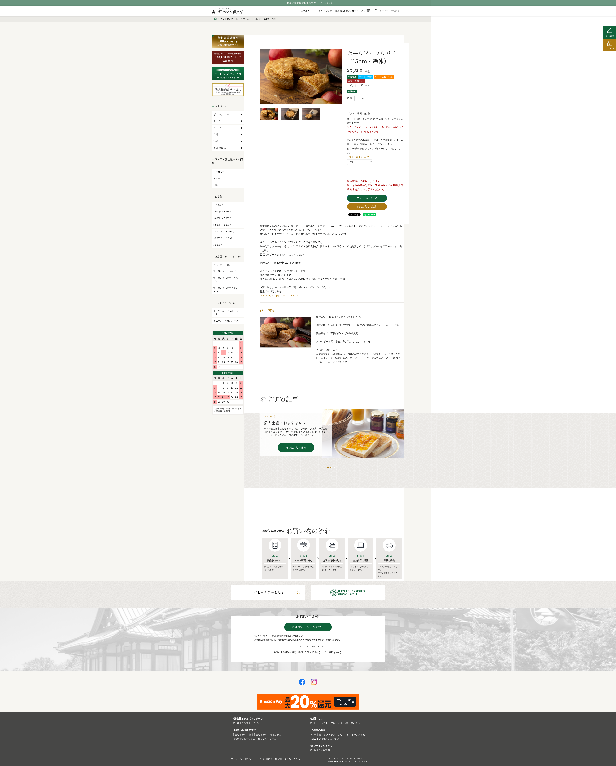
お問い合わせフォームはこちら (308, 627)
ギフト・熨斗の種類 (358, 113)
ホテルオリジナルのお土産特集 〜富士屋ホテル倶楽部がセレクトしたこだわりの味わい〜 (294, 428)
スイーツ (217, 128)
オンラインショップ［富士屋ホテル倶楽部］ (346, 758)
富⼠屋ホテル (239, 734)
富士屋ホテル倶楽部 (227, 10)
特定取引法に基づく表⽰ (287, 759)
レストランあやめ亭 (357, 734)
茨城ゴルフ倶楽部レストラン (324, 739)
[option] (301, 77)
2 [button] (332, 468)
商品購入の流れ (343, 10)
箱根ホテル (275, 734)
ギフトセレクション (230, 19)
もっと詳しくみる (296, 458)
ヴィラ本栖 (315, 734)
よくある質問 (325, 10)
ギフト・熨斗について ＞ (359, 157)
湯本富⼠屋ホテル (258, 734)
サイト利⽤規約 (264, 759)
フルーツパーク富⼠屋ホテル (345, 723)
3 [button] (335, 468)
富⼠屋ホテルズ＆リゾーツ (246, 723)
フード (216, 121)
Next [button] (401, 437)
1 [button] (328, 468)
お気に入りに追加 (367, 206)
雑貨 (215, 141)
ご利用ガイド (307, 10)
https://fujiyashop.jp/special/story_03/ (279, 295)
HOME (215, 18)
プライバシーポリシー (242, 759)
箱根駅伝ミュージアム (244, 739)
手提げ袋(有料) (220, 148)
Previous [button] (262, 437)
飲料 (215, 134)
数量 (349, 98)
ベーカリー (219, 171)
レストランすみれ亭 (334, 734)
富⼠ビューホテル (319, 723)
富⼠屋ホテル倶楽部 (320, 750)
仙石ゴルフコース (267, 739)
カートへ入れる (368, 198)
